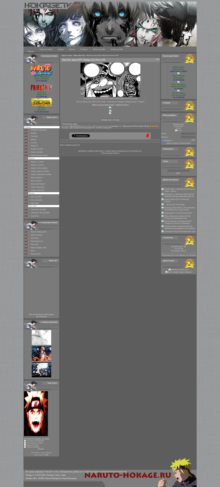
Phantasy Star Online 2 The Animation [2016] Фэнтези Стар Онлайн (180, 209)
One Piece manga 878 (103, 128)
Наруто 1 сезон (37, 162)
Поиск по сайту (46, 49)
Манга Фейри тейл (38, 248)
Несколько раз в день (34, 443)
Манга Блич (36, 254)
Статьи (34, 143)
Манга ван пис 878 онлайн (133, 126)
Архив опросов (46, 452)
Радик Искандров (69, 478)
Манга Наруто (37, 178)
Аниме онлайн (117, 49)
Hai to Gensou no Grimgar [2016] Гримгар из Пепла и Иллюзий (178, 222)
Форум (60, 49)
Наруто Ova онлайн (39, 168)
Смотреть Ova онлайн (40, 213)
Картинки (35, 203)
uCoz (57, 472)
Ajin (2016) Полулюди (175, 205)
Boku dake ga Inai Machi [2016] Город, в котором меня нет (177, 217)
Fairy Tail (34, 244)
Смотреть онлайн (38, 209)
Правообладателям (39, 155)
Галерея (84, 49)
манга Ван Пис (89, 128)
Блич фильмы (36, 200)
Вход (116, 153)
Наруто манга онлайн (40, 171)
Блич (33, 251)
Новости (34, 146)
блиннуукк (114, 126)
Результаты (36, 452)
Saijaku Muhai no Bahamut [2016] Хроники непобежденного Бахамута (180, 227)
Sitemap (50, 475)
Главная (30, 51)
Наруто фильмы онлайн (41, 174)
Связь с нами (60, 475)
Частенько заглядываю (35, 441)
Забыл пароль (172, 143)
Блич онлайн (36, 197)
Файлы (72, 49)
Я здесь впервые (32, 447)
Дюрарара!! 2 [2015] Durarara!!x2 (178, 213)
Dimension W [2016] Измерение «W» (180, 231)
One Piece (35, 238)
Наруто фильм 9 (38, 190)
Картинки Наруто (38, 184)
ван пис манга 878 (76, 128)
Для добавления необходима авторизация (41, 315)
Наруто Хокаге (67, 55)
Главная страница (38, 130)
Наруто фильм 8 (38, 187)
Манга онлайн (99, 49)
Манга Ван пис (37, 241)
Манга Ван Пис (79, 55)
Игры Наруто (36, 181)
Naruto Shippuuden (39, 232)
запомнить (167, 140)
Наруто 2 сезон (37, 165)
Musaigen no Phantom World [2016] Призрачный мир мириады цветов (179, 195)
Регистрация (107, 153)
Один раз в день (32, 445)
